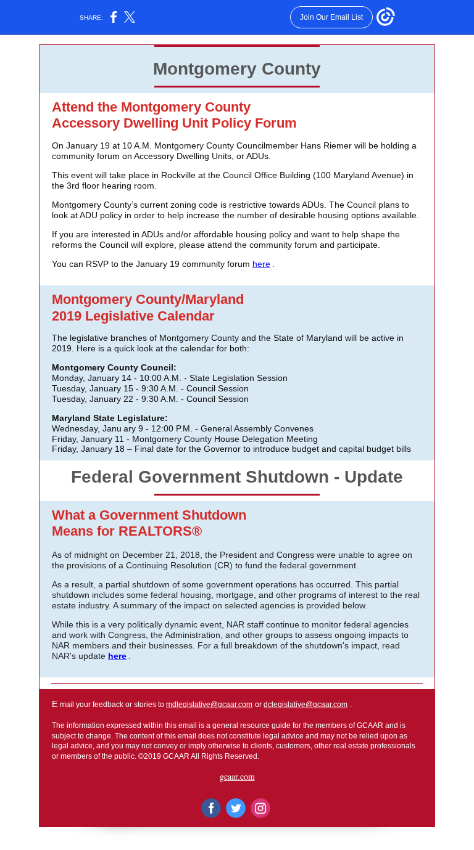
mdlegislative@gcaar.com (209, 704)
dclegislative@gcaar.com (305, 704)
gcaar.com (237, 776)
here (261, 264)
